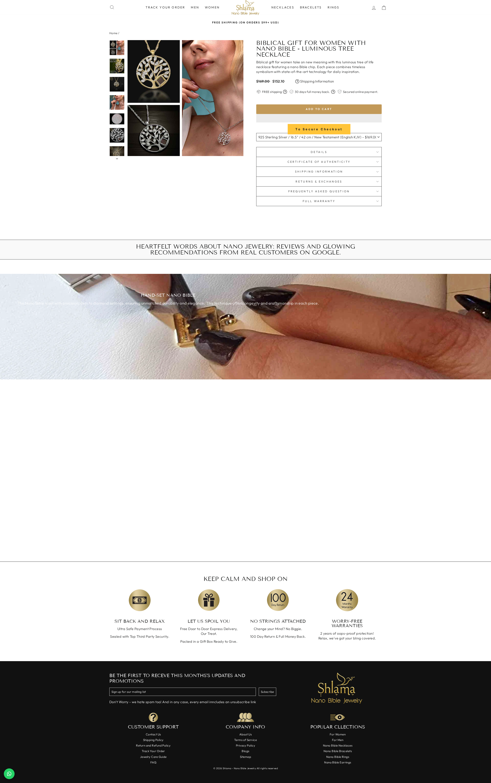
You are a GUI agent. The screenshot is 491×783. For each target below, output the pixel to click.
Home (113, 33)
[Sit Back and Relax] (140, 600)
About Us (245, 734)
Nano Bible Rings (337, 757)
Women (212, 7)
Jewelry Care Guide (153, 757)
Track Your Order (165, 7)
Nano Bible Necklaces (337, 745)
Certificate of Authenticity (319, 162)
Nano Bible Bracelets (338, 751)
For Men (337, 740)
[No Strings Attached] (278, 600)
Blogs (245, 751)
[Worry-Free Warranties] (347, 600)
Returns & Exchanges (319, 181)
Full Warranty (319, 201)
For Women (338, 734)
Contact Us (153, 734)
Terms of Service (245, 740)
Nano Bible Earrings (337, 762)
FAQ (153, 762)
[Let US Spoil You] (209, 600)
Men (195, 7)
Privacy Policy (245, 745)
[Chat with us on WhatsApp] (9, 773)
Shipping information (319, 171)
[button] (319, 118)
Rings (333, 7)
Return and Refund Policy (153, 745)
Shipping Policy (153, 740)
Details (319, 152)
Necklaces (282, 7)
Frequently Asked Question (319, 191)
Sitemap (245, 757)
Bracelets (311, 7)
